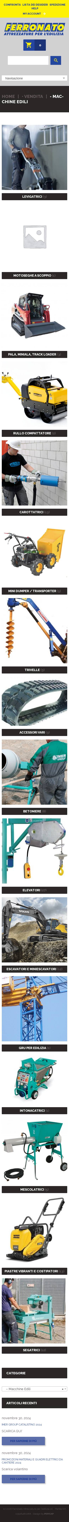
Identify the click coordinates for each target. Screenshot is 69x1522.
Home (8, 96)
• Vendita (32, 96)
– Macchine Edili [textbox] (33, 1389)
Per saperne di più (23, 1441)
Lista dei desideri (35, 4)
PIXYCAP (49, 1513)
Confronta (12, 4)
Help (34, 8)
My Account (32, 13)
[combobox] (34, 1388)
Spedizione (57, 4)
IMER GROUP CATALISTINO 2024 (22, 1424)
